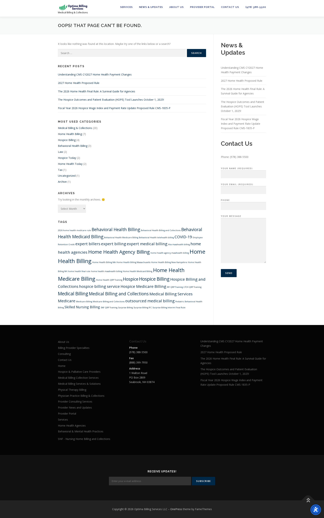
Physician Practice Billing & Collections (81, 395)
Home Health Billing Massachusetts (133, 262)
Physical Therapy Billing (72, 389)
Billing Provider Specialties (73, 348)
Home (61, 366)
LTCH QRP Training (192, 287)
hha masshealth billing (179, 244)
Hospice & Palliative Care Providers (79, 371)
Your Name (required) (237, 168)
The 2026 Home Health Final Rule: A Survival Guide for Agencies (96, 91)
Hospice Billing (67, 140)
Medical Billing (73, 293)
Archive (62, 181)
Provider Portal (202, 7)
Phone (225, 200)
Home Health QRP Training (109, 280)
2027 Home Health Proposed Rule (78, 83)
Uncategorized (67, 175)
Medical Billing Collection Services (78, 377)
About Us (176, 7)
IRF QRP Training (175, 287)
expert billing (113, 243)
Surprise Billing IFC (143, 307)
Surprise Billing (125, 307)
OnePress (176, 509)
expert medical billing (147, 243)
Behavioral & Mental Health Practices (80, 431)
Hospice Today (67, 158)
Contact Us (230, 7)
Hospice (130, 279)
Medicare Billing (84, 301)
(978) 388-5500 (255, 7)
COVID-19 (183, 236)
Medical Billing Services (171, 293)
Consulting (64, 354)
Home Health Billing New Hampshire (169, 262)
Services (126, 7)
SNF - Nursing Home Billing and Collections (84, 439)
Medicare (66, 300)
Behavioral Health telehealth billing (156, 237)
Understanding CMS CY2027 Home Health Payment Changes (95, 74)
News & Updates (151, 7)
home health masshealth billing (106, 271)
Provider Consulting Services (75, 401)
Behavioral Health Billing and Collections (161, 230)
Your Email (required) (237, 184)
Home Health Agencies (72, 425)
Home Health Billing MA (104, 262)
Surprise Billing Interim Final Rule (168, 307)
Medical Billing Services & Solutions (79, 383)
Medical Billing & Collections (75, 128)
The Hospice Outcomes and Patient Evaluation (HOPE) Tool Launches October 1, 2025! (111, 99)
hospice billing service (99, 286)
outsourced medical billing (150, 300)
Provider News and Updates (75, 407)
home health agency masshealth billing (170, 253)
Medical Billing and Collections (119, 294)
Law (60, 152)
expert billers (87, 243)
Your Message (231, 216)
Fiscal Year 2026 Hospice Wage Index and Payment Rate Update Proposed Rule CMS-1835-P (114, 108)
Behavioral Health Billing (72, 146)
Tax (60, 170)
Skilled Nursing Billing (82, 307)
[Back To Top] (308, 500)
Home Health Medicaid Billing (137, 271)
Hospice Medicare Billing (143, 286)
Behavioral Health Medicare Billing (121, 237)
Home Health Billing (70, 134)
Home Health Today (70, 164)
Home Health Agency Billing (119, 251)
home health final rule (79, 271)
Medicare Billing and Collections (108, 301)
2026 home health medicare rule (74, 230)
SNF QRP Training (109, 307)
